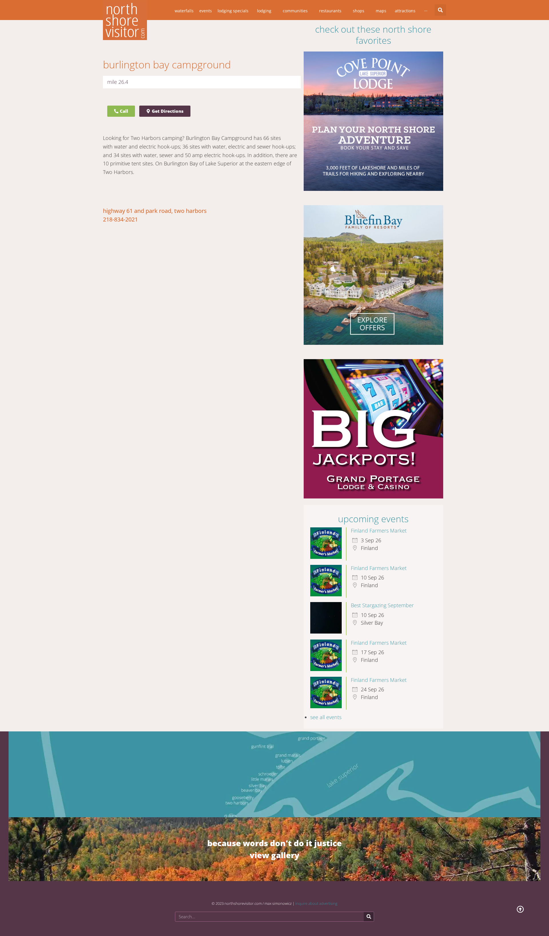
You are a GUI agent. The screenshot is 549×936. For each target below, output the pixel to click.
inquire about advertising (316, 898)
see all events (325, 712)
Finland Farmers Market (379, 525)
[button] (440, 10)
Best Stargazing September (382, 600)
